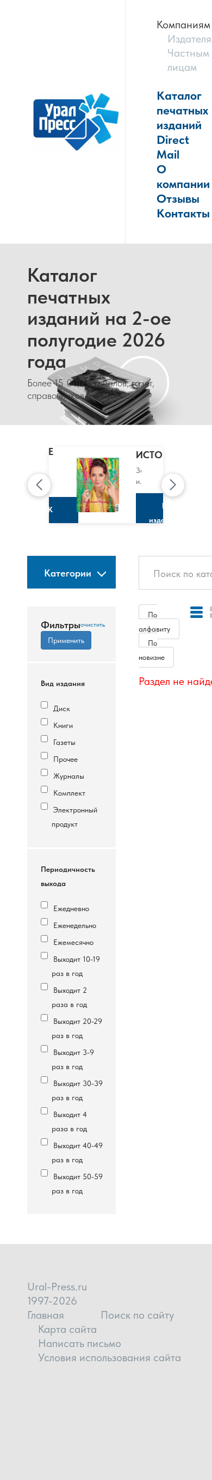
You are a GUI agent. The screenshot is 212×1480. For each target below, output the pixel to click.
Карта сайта (67, 1329)
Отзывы (178, 198)
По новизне (152, 650)
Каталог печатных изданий (182, 110)
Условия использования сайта (109, 1357)
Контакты (183, 213)
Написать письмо (79, 1343)
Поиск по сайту (137, 1314)
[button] (39, 485)
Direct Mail (173, 146)
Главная (45, 1314)
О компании (183, 176)
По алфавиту (154, 621)
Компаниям (183, 24)
